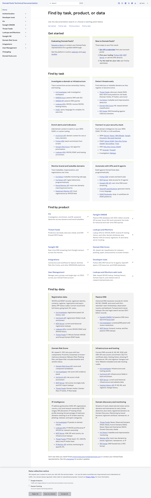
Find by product (74, 26)
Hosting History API (107, 385)
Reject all (35, 494)
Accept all (64, 494)
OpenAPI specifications (108, 189)
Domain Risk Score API (64, 366)
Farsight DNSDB (106, 317)
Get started (52, 26)
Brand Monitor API (62, 185)
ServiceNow (109, 144)
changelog (70, 459)
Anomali (106, 150)
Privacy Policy (90, 477)
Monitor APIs (104, 438)
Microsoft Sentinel (114, 138)
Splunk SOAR (109, 141)
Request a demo (57, 45)
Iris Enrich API (61, 136)
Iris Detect (103, 100)
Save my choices (49, 494)
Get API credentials (107, 50)
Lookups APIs (61, 104)
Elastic (112, 136)
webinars (75, 52)
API (101, 319)
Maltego (113, 153)
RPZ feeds (103, 111)
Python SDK (118, 55)
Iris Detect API (61, 180)
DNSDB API (60, 101)
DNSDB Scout (61, 98)
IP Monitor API (61, 444)
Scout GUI (110, 319)
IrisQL (58, 110)
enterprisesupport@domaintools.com (86, 457)
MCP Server (104, 180)
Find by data (86, 26)
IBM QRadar (119, 136)
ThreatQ (112, 150)
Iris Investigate (61, 92)
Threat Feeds (105, 92)
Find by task (62, 26)
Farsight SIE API (105, 183)
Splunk (106, 136)
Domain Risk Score (107, 106)
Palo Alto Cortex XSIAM (112, 147)
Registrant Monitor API (64, 191)
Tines (117, 144)
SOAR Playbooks (106, 194)
